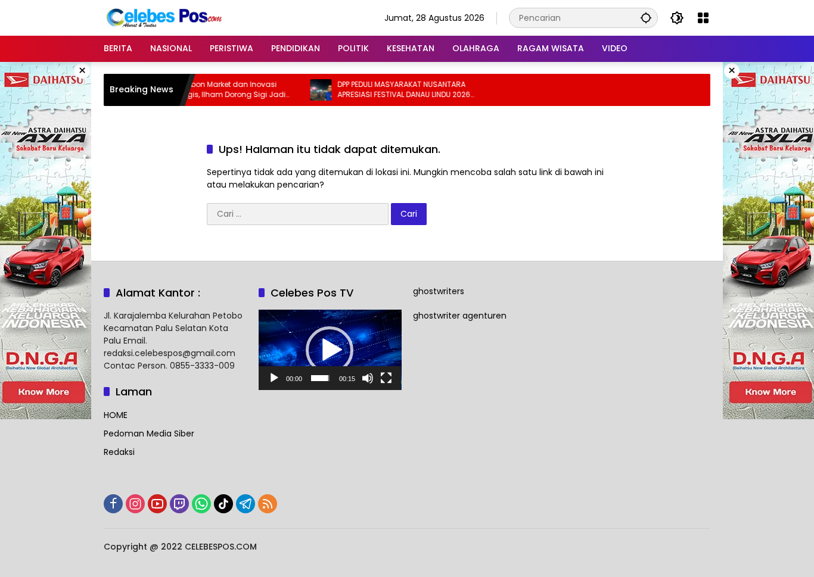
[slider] (320, 378)
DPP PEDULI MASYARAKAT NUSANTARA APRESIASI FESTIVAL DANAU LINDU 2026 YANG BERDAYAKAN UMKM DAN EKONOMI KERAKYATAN (392, 90)
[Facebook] (113, 503)
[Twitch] (179, 503)
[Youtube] (157, 503)
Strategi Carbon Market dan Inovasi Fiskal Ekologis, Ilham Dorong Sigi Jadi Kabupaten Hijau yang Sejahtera (201, 90)
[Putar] (274, 378)
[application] (330, 350)
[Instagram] (135, 503)
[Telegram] (245, 503)
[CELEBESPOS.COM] (163, 17)
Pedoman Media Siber (149, 433)
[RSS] (267, 503)
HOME (116, 415)
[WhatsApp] (201, 503)
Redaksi (119, 452)
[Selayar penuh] (386, 378)
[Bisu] (368, 378)
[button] (646, 17)
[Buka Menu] (703, 18)
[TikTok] (223, 503)
